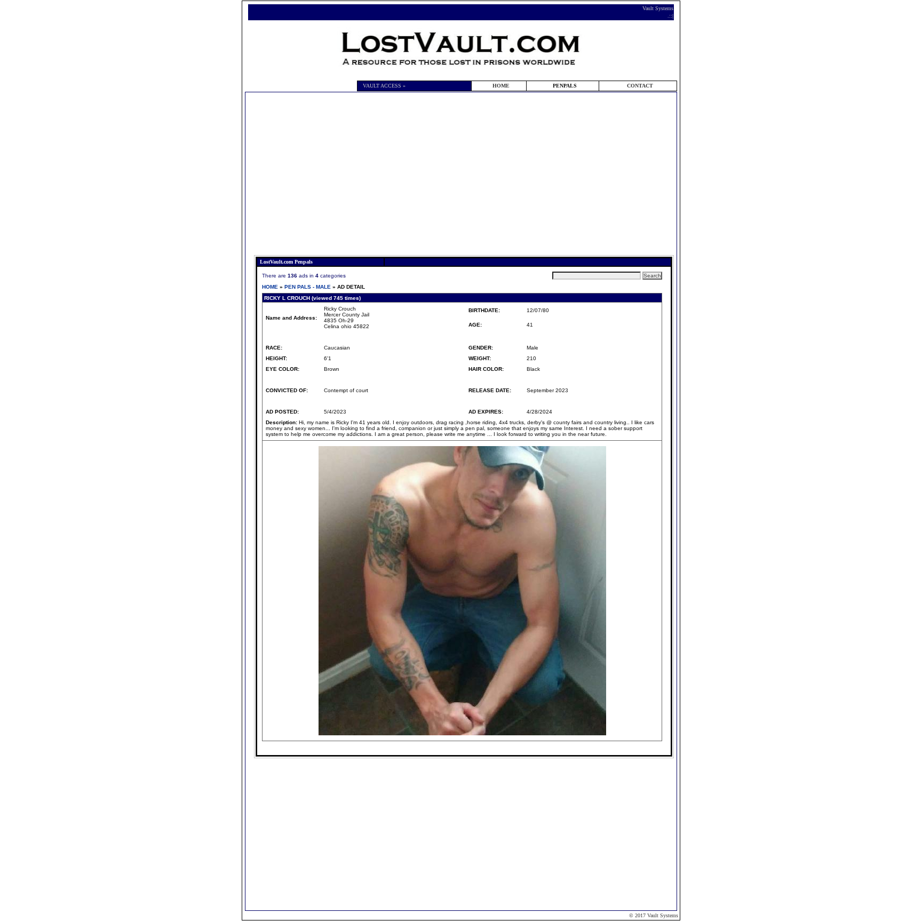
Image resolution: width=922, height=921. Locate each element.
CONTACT (640, 86)
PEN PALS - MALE (307, 287)
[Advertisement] (464, 175)
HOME (501, 86)
